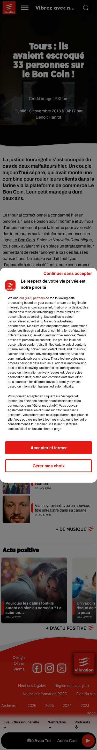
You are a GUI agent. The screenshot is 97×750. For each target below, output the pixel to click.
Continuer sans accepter (67, 273)
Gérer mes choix (49, 466)
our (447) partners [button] (32, 298)
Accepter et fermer (49, 448)
